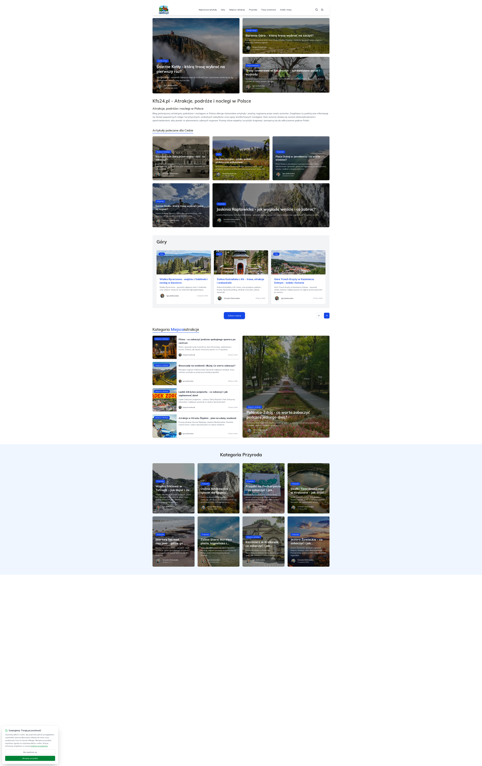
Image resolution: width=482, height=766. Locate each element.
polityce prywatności (39, 746)
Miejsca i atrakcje (237, 9)
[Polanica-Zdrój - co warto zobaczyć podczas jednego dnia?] (286, 387)
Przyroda (253, 9)
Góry (223, 9)
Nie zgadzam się (30, 752)
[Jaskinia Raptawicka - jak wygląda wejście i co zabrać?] (271, 205)
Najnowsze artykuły (208, 9)
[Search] (316, 9)
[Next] (326, 315)
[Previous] (319, 315)
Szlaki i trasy (286, 9)
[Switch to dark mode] (322, 9)
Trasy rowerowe (268, 9)
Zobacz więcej (234, 315)
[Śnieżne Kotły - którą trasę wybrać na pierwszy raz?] (196, 55)
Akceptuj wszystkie (30, 758)
